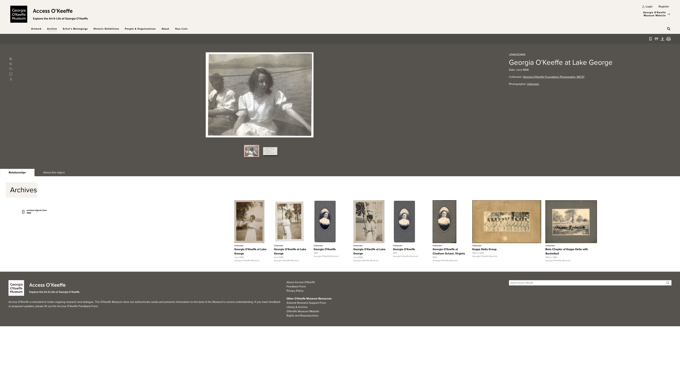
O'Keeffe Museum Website (303, 311)
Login (649, 6)
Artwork (36, 29)
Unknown (533, 84)
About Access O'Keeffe (301, 282)
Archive (52, 29)
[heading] (17, 172)
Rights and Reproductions (302, 315)
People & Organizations (140, 29)
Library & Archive (297, 307)
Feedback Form (296, 286)
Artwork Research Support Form (306, 303)
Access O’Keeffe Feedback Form (77, 306)
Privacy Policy (295, 291)
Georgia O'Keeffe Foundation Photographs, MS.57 (553, 77)
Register (664, 6)
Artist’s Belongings (75, 29)
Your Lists (181, 29)
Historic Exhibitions (106, 29)
